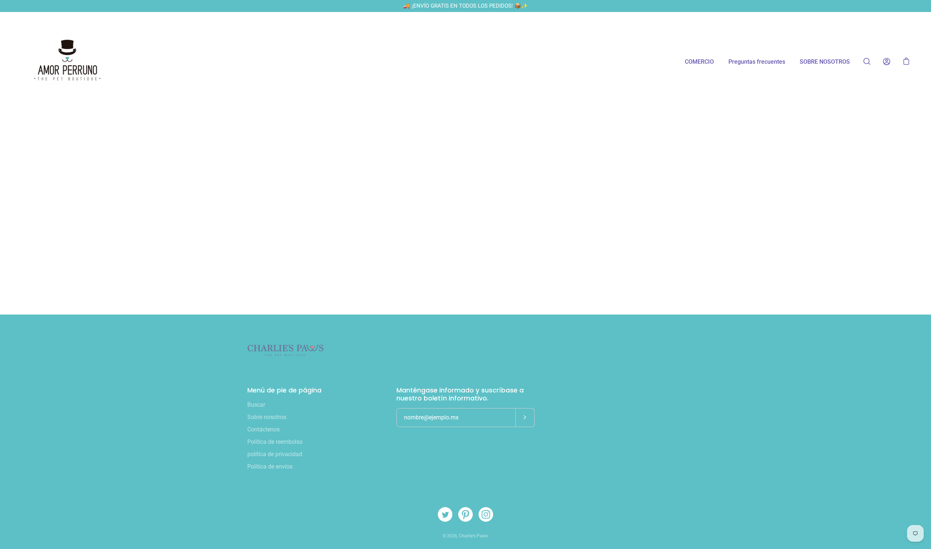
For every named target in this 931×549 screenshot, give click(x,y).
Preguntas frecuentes (756, 61)
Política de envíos (269, 466)
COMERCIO (699, 61)
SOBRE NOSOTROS (825, 61)
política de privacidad (274, 454)
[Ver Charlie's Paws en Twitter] (445, 514)
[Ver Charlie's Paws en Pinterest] (465, 514)
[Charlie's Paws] (67, 61)
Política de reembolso (275, 441)
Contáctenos (263, 429)
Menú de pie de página (284, 390)
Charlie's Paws (473, 535)
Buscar (256, 404)
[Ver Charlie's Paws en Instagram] (486, 514)
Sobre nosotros (266, 417)
